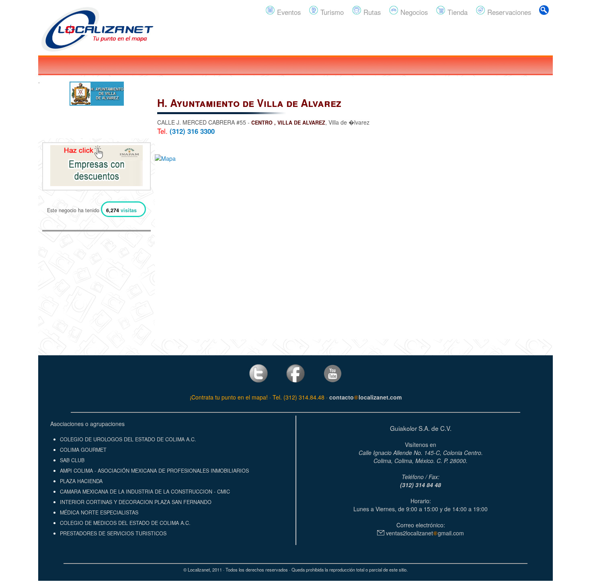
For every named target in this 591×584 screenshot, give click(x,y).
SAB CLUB (72, 460)
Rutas (371, 12)
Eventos (288, 12)
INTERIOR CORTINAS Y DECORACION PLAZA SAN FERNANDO (135, 502)
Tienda (456, 12)
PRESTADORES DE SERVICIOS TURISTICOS (113, 533)
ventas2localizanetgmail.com (424, 533)
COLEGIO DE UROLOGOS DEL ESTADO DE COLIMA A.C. (128, 439)
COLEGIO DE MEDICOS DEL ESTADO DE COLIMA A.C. (125, 523)
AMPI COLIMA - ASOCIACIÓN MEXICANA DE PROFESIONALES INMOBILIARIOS (154, 470)
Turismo (331, 12)
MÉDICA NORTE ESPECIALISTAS (99, 512)
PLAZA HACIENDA (81, 481)
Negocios (413, 12)
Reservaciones (508, 12)
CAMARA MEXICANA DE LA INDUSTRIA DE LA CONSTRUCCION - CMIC (145, 491)
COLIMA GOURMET (83, 449)
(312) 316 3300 (192, 131)
